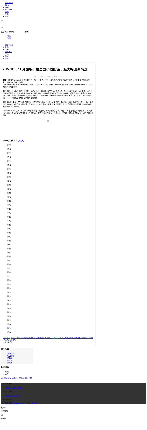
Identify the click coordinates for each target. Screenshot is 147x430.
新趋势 (9, 358)
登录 (9, 36)
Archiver (19, 388)
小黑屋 (7, 388)
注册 (9, 38)
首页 (9, 3)
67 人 (21, 140)
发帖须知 (15, 396)
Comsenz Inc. (19, 403)
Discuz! (34, 403)
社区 (8, 9)
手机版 (13, 388)
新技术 (9, 363)
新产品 (9, 360)
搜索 (2, 32)
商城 (7, 16)
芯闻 (7, 7)
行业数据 (10, 356)
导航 (7, 14)
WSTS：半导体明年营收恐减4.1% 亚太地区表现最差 (26, 338)
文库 (7, 12)
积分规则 (8, 396)
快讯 (7, 5)
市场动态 (10, 354)
